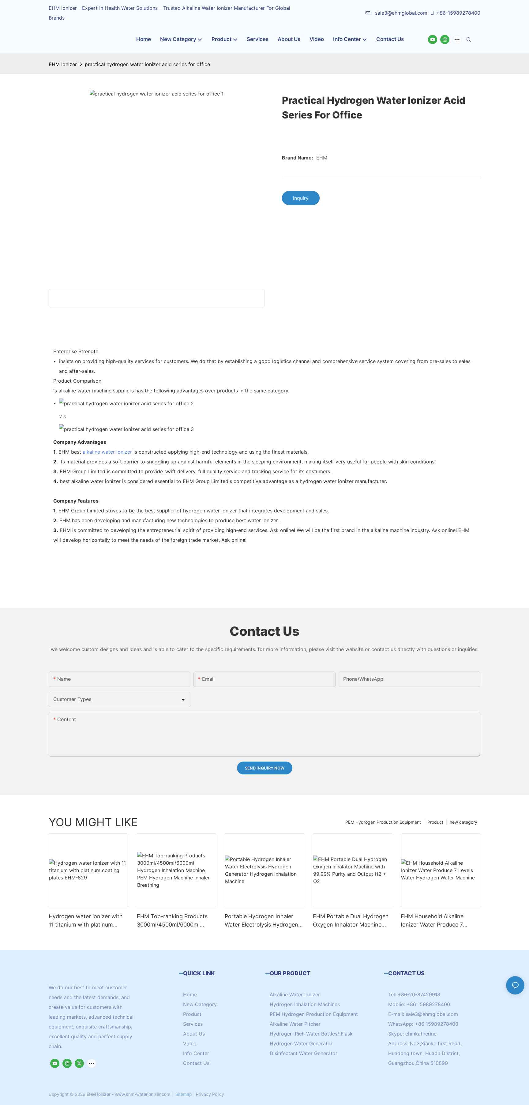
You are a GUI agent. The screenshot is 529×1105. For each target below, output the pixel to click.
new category (463, 822)
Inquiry (301, 198)
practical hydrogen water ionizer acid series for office (147, 64)
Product (435, 822)
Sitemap (183, 1094)
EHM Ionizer (63, 64)
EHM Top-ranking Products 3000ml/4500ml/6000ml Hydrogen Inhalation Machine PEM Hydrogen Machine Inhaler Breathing (175, 921)
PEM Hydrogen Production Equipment (383, 822)
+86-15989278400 (458, 13)
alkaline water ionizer (107, 452)
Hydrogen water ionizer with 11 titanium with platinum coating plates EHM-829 (86, 921)
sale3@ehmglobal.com (400, 13)
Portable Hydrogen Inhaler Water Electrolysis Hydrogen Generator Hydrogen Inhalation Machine (261, 921)
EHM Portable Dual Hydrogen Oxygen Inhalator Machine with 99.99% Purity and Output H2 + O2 (351, 921)
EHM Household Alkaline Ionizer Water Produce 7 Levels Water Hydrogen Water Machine (439, 921)
